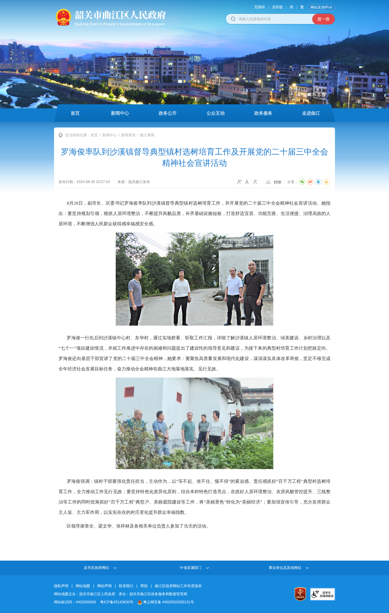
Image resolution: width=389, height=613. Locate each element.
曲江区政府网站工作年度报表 (178, 586)
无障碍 (259, 7)
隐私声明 (61, 586)
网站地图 (83, 586)
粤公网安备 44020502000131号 (168, 602)
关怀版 (277, 7)
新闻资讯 (128, 135)
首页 (94, 135)
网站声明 (104, 586)
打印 (277, 182)
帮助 (144, 586)
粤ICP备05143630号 (116, 602)
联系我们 (126, 586)
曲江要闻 (147, 135)
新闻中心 (109, 135)
